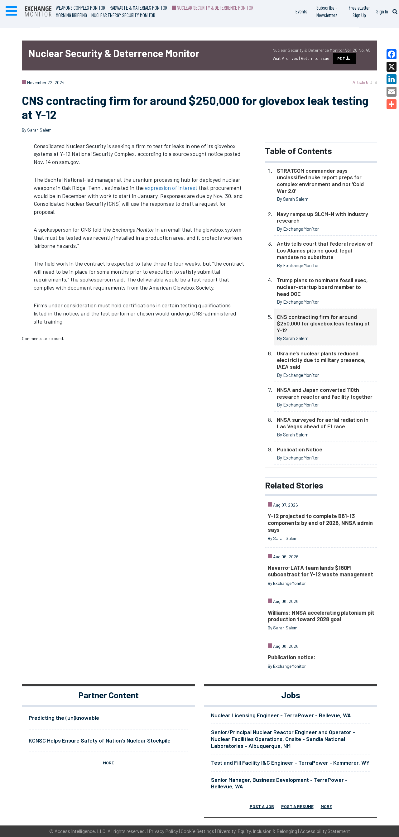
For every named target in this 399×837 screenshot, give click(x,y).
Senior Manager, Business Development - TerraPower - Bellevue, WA (279, 783)
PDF (341, 58)
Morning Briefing (71, 15)
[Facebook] (391, 54)
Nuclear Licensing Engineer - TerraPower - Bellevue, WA (281, 715)
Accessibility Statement (325, 831)
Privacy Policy (163, 831)
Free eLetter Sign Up (359, 11)
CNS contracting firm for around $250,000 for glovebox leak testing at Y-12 (323, 323)
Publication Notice (299, 449)
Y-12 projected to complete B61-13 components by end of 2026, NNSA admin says (320, 522)
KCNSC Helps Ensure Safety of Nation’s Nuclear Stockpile (100, 740)
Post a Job (262, 806)
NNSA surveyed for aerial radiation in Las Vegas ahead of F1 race (322, 423)
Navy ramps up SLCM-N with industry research (322, 217)
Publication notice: (291, 657)
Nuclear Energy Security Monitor (123, 15)
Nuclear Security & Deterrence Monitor (214, 7)
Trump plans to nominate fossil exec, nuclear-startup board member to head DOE (322, 287)
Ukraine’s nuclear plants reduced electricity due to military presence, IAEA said (321, 360)
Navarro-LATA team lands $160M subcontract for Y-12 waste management (320, 571)
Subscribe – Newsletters (327, 11)
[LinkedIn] (391, 79)
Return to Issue (315, 58)
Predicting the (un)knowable (64, 717)
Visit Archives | (286, 58)
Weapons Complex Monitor (80, 7)
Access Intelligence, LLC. (81, 831)
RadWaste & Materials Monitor (138, 7)
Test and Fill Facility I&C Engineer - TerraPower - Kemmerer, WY (290, 762)
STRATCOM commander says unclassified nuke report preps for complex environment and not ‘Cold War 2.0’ (320, 180)
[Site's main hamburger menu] (11, 11)
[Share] (391, 104)
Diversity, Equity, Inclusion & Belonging (257, 831)
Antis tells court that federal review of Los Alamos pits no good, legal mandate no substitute (325, 250)
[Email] (391, 91)
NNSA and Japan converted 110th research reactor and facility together (325, 393)
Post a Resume (297, 806)
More (108, 762)
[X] (391, 66)
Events (301, 11)
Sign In (382, 11)
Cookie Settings (197, 831)
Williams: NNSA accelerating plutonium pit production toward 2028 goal (321, 616)
